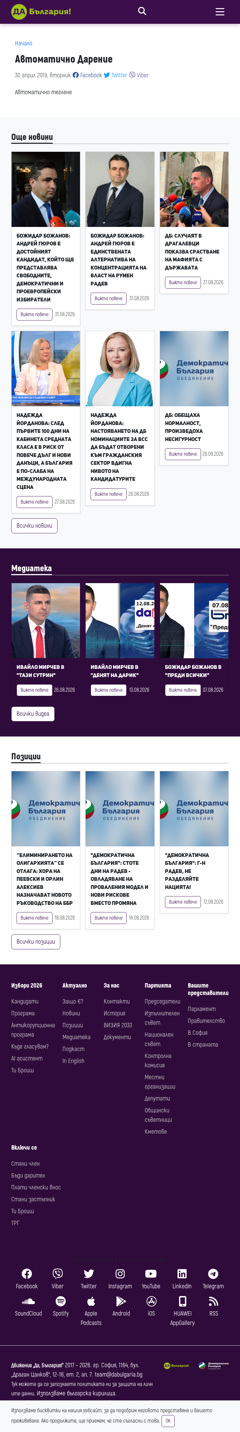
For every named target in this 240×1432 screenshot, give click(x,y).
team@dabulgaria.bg (118, 1374)
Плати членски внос (36, 1187)
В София (198, 1033)
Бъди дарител (28, 1175)
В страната (203, 1045)
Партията (158, 985)
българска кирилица (91, 1393)
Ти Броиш (22, 1070)
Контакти (117, 1001)
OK (168, 1421)
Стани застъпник (33, 1199)
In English (73, 1061)
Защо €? (72, 1001)
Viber (142, 75)
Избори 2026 (26, 985)
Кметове (156, 1132)
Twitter (119, 75)
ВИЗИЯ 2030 (118, 1025)
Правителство (206, 1021)
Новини (71, 1013)
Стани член (25, 1164)
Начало (23, 43)
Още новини (32, 137)
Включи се (24, 1148)
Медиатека (31, 568)
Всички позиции (36, 942)
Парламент (202, 1009)
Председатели (162, 1001)
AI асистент (26, 1058)
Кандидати (24, 1001)
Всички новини (34, 526)
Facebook (90, 75)
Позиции (26, 756)
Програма (23, 1013)
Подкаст (73, 1049)
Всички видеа (33, 714)
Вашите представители (208, 989)
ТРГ (15, 1223)
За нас (111, 985)
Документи (117, 1037)
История (114, 1013)
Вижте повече (34, 314)
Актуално (74, 985)
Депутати (157, 1098)
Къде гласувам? (29, 1046)
